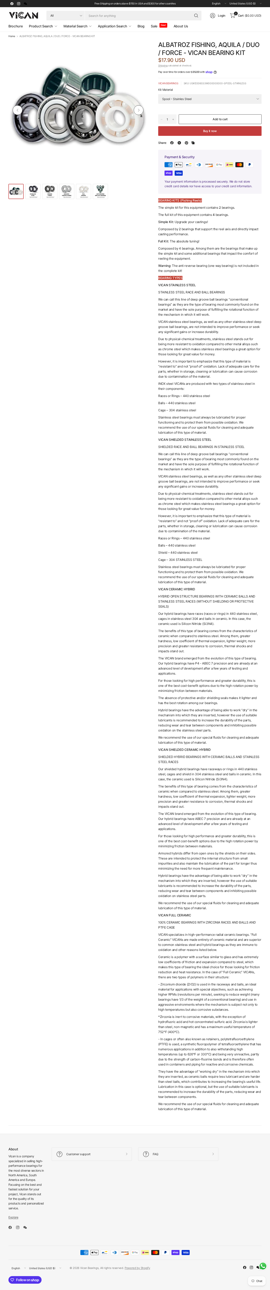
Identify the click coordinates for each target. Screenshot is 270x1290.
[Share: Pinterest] (186, 143)
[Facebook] (11, 3)
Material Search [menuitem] (75, 26)
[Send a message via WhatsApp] (263, 1266)
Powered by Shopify (137, 1268)
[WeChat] (25, 3)
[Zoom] (139, 48)
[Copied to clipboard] (193, 143)
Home (11, 36)
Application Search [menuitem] (112, 26)
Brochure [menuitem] (15, 26)
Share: (162, 142)
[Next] (138, 110)
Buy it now (210, 131)
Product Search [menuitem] (41, 26)
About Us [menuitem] (181, 26)
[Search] (196, 15)
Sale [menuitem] (154, 26)
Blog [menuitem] (141, 26)
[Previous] (17, 110)
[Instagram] (18, 3)
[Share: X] (179, 143)
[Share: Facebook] (172, 143)
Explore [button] (13, 1217)
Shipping (162, 65)
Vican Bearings (168, 83)
